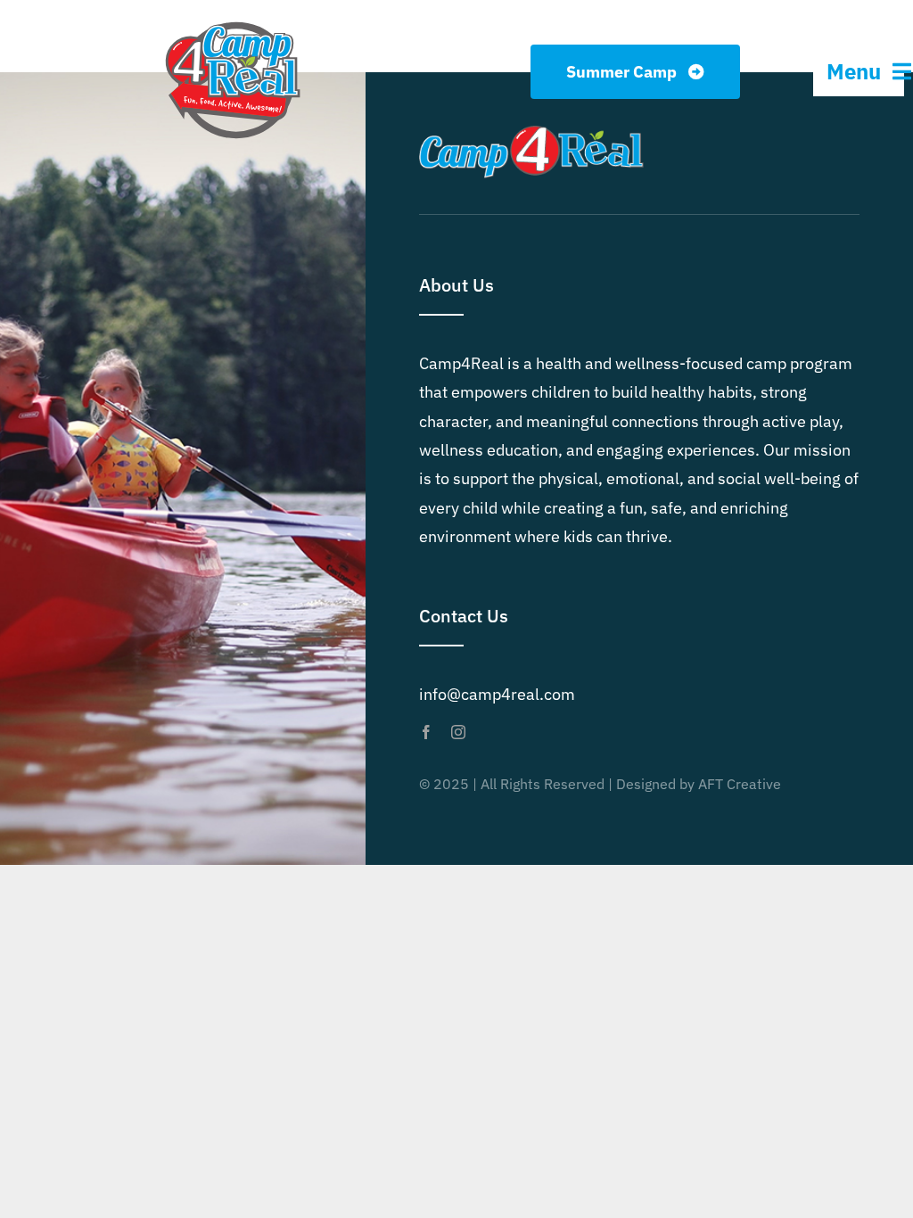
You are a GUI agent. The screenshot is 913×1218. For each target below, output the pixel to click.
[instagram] (458, 732)
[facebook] (426, 732)
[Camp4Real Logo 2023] (233, 21)
